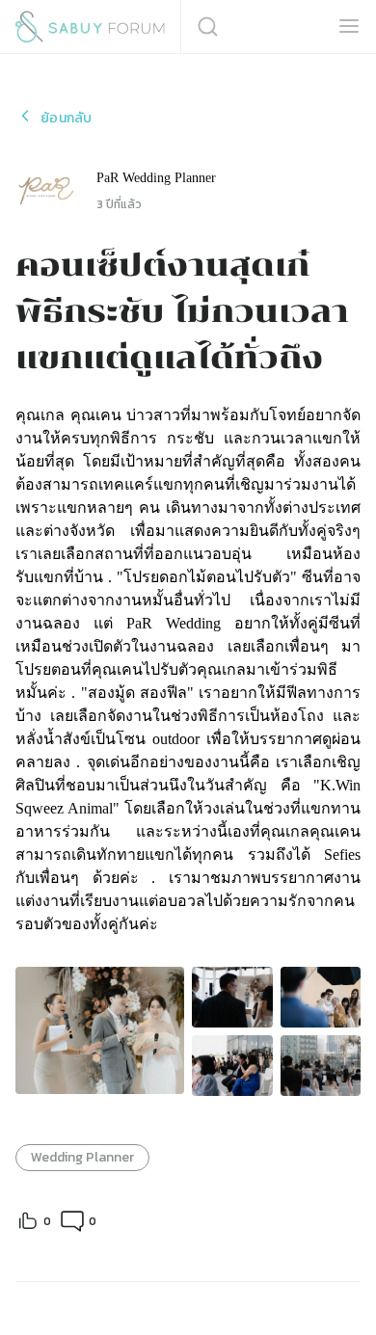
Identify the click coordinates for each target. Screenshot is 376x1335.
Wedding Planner (82, 1157)
